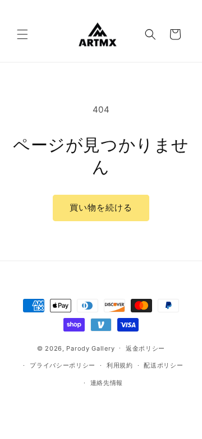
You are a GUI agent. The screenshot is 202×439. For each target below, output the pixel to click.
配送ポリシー (163, 365)
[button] (22, 34)
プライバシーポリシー (62, 365)
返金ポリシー (145, 348)
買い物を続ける (101, 207)
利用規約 (120, 365)
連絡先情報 (106, 383)
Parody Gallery (90, 348)
